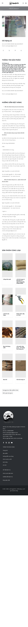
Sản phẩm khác (13, 390)
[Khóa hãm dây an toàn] (20, 300)
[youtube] (11, 442)
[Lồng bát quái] (7, 265)
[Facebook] (3, 51)
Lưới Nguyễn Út (12, 489)
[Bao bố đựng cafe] (7, 332)
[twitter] (6, 442)
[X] (9, 51)
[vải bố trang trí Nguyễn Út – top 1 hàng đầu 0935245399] (20, 265)
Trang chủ (11, 8)
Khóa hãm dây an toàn (20, 314)
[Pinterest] (15, 51)
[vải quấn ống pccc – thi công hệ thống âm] (20, 332)
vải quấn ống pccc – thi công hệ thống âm (20, 348)
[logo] (14, 2)
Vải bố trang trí (20, 379)
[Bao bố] (7, 366)
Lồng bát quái (7, 279)
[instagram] (9, 442)
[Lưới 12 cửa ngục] (7, 300)
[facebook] (3, 442)
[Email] (21, 51)
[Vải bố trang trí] (20, 366)
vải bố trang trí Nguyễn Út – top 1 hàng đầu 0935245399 (20, 281)
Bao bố (5, 379)
